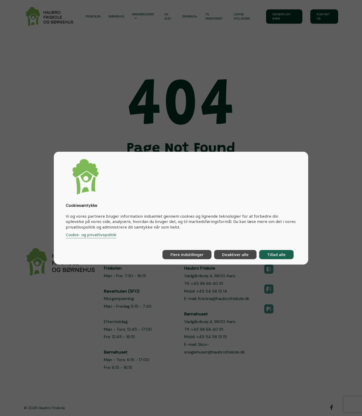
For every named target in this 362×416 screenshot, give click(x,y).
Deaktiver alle (235, 254)
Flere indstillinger (187, 254)
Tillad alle (276, 254)
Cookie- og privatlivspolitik (91, 234)
